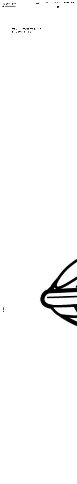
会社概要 (47, 2)
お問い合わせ (57, 2)
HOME (37, 2)
